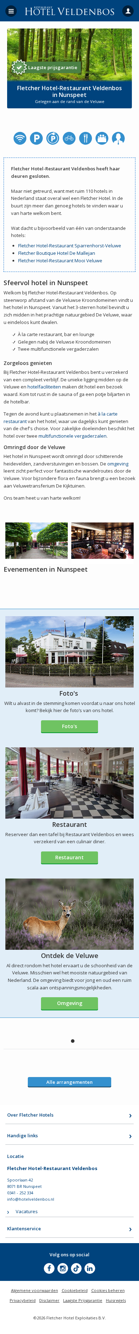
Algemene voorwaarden (34, 1290)
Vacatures (27, 1211)
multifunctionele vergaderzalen (72, 436)
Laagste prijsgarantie (52, 67)
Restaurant (69, 857)
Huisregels (116, 1300)
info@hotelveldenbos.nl (30, 1199)
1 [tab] (72, 1041)
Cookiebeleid (75, 1290)
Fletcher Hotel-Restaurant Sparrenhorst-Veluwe (69, 245)
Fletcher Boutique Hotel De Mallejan (56, 253)
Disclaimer (49, 1300)
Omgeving (69, 1003)
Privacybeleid (23, 1300)
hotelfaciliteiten (44, 386)
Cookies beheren (108, 1290)
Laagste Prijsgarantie (82, 1300)
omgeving (117, 463)
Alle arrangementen (69, 1082)
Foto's (69, 726)
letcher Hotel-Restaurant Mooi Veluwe (61, 260)
